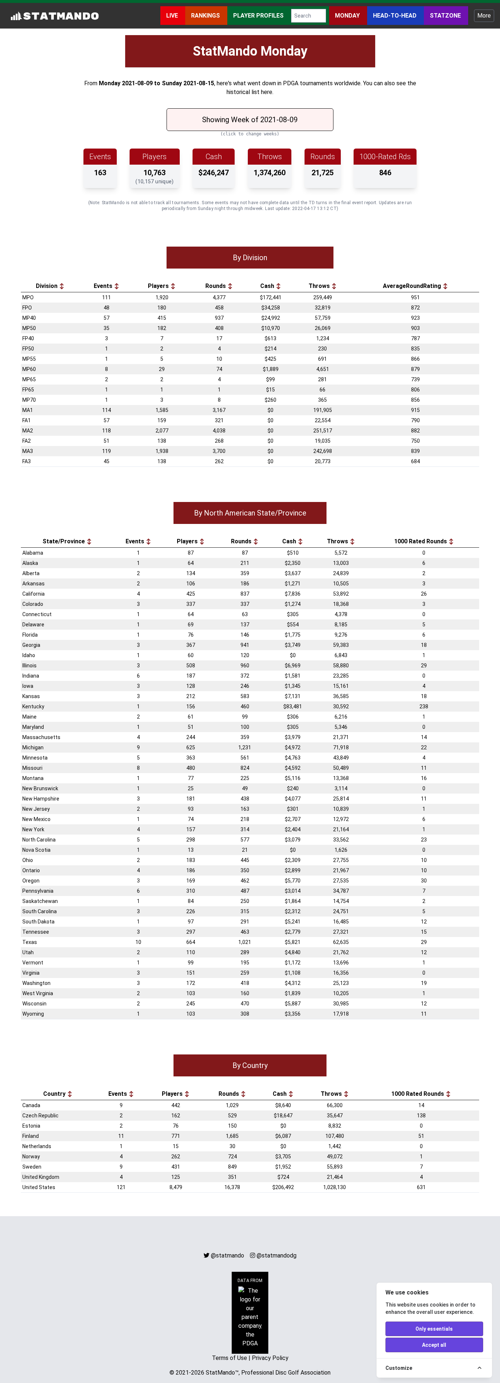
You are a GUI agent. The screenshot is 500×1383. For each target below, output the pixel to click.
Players (159, 285)
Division (47, 285)
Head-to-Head (395, 15)
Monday (348, 15)
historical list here (249, 92)
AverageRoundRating (413, 285)
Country (55, 1093)
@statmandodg (276, 1255)
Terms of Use (229, 1357)
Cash (268, 285)
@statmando (227, 1255)
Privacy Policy (270, 1357)
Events (104, 285)
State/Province (64, 541)
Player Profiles (259, 15)
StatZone (446, 15)
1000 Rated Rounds (421, 541)
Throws (320, 285)
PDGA (290, 83)
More (484, 15)
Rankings (206, 15)
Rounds (216, 285)
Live (172, 15)
